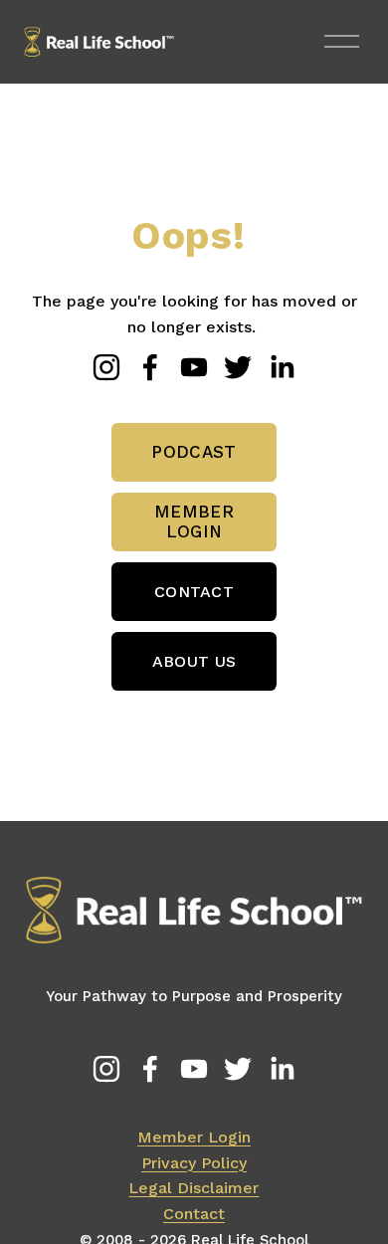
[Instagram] (106, 367)
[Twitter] (238, 367)
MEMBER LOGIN (194, 521)
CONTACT (194, 591)
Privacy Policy (194, 1162)
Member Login (194, 1137)
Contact (194, 1213)
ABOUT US (194, 661)
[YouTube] (194, 367)
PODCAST (193, 452)
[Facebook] (150, 367)
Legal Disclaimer (193, 1187)
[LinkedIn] (281, 367)
